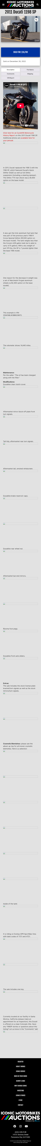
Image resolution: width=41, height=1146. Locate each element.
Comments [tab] (10, 74)
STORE (20, 1100)
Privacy (18, 1142)
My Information (24, 1142)
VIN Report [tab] (10, 78)
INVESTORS (20, 1091)
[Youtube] (26, 1126)
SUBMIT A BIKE (20, 1081)
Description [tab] (10, 70)
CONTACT (20, 1105)
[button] (37, 4)
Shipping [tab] (30, 74)
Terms (14, 1142)
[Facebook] (14, 1126)
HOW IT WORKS (20, 1066)
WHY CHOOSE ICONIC (20, 1086)
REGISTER (20, 1062)
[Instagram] (20, 1126)
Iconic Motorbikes (18, 1140)
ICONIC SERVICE (20, 1071)
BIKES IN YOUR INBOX (20, 1076)
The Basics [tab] (30, 70)
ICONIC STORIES (20, 1095)
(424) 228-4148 (20, 1132)
